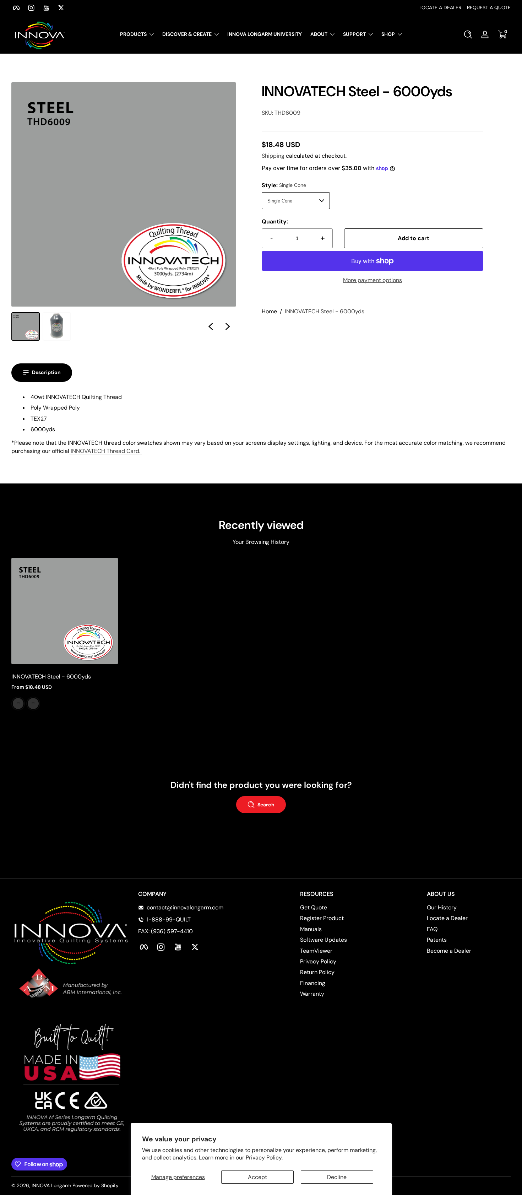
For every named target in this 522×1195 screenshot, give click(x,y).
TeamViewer (316, 951)
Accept (257, 1177)
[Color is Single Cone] (18, 703)
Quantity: (275, 221)
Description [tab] (46, 372)
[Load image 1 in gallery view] (25, 326)
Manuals (311, 929)
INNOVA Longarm (51, 1185)
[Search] (468, 34)
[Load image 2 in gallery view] (57, 326)
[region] (261, 7)
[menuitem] (342, 908)
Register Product (322, 918)
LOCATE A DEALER (440, 7)
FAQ (432, 929)
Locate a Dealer (447, 918)
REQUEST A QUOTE (489, 7)
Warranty (312, 993)
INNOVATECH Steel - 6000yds (324, 311)
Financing (312, 983)
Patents (437, 939)
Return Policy (317, 972)
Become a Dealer (449, 951)
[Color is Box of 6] (33, 703)
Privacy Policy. (264, 1157)
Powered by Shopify (95, 1185)
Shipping (273, 155)
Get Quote (313, 907)
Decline (337, 1177)
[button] (468, 34)
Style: (284, 185)
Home (269, 311)
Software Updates (323, 939)
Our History (442, 907)
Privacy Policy (318, 961)
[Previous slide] (210, 326)
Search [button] (265, 804)
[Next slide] (227, 326)
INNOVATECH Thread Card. (105, 451)
